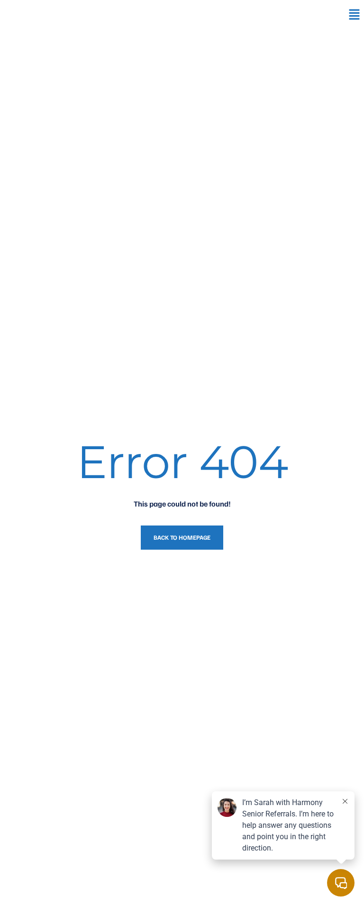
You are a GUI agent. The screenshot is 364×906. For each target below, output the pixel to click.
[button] (354, 15)
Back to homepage (182, 537)
